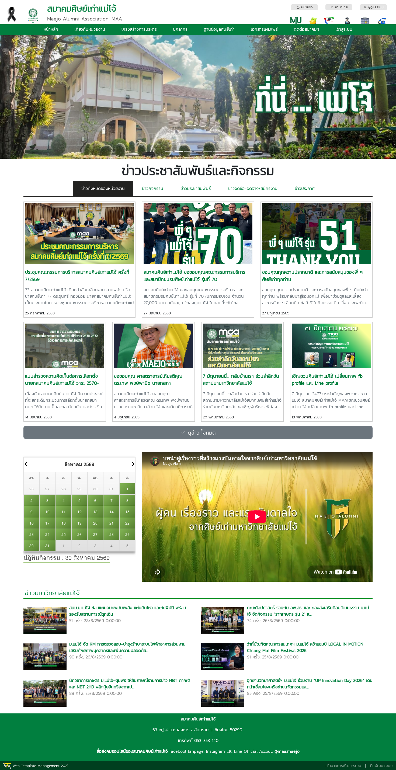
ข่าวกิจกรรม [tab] (152, 188)
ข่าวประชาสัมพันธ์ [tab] (195, 188)
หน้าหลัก (51, 29)
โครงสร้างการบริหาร (139, 29)
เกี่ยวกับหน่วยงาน (89, 29)
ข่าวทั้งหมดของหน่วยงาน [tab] (103, 188)
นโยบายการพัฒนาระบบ (343, 766)
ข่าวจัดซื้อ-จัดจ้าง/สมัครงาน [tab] (252, 188)
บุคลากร (180, 29)
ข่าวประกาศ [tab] (305, 188)
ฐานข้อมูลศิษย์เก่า (219, 29)
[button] (30, 97)
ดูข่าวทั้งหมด (201, 432)
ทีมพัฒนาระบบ (381, 766)
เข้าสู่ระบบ (343, 29)
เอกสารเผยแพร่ (264, 29)
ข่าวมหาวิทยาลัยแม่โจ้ (52, 593)
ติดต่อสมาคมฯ (306, 29)
